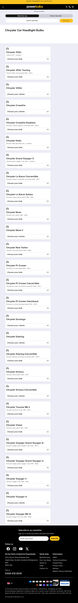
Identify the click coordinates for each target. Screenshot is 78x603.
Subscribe (54, 538)
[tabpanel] (39, 21)
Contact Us (44, 568)
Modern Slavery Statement (62, 571)
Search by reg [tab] (22, 16)
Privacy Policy (58, 565)
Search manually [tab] (56, 16)
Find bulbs (65, 20)
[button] (3, 7)
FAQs (41, 565)
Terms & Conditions (60, 560)
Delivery (56, 568)
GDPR (55, 557)
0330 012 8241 (13, 573)
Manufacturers (45, 557)
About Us (43, 563)
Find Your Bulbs (45, 560)
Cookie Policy (57, 563)
